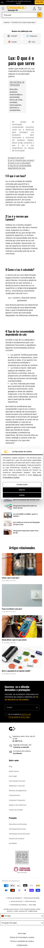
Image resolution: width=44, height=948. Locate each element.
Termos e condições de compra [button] (22, 941)
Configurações (22, 485)
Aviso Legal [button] (22, 933)
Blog (10, 767)
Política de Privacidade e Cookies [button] (22, 937)
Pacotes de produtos (16, 839)
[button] (3, 8)
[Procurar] (39, 14)
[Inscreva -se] (36, 707)
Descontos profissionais (18, 824)
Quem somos (14, 771)
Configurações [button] (22, 945)
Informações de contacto (18, 905)
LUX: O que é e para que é (27, 22)
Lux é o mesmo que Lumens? (21, 160)
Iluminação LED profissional (19, 834)
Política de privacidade (31, 898)
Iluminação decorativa (17, 829)
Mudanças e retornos (17, 786)
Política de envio (30, 901)
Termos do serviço (16, 901)
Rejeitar (22, 490)
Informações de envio (17, 781)
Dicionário (15, 22)
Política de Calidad (16, 810)
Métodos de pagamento (18, 791)
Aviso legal (25, 717)
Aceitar (22, 495)
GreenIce (7, 22)
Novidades (13, 843)
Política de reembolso (14, 898)
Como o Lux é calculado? (19, 163)
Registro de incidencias (17, 805)
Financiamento (14, 795)
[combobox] (22, 15)
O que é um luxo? (16, 158)
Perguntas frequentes (17, 800)
